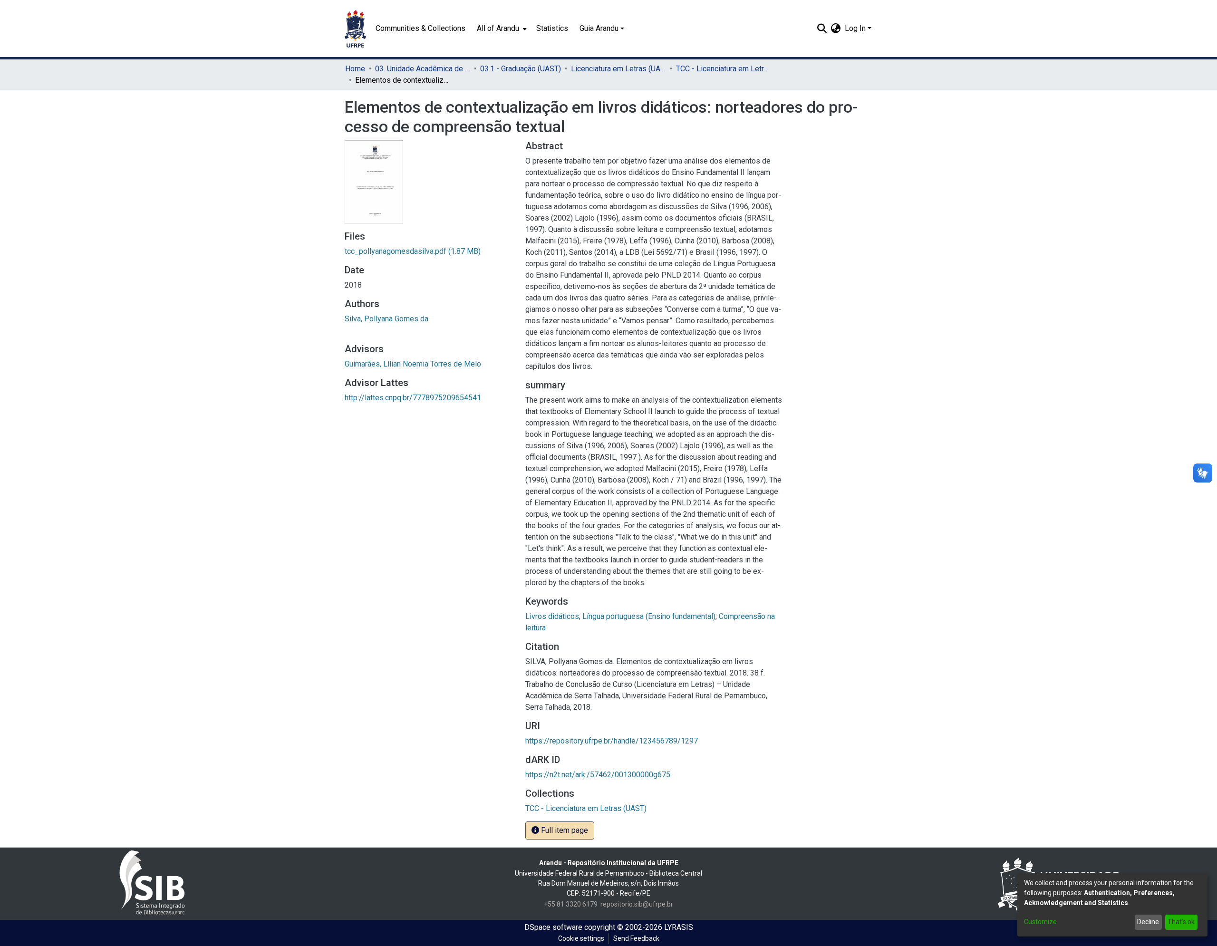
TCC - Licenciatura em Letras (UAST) (723, 68)
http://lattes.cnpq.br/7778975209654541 (413, 397)
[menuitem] (501, 28)
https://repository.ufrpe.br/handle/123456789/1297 (611, 740)
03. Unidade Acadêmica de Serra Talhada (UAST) (422, 68)
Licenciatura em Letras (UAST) (618, 68)
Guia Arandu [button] (599, 28)
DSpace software (553, 927)
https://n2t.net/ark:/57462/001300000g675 (597, 774)
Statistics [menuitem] (552, 28)
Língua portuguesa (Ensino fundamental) (648, 616)
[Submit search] (822, 28)
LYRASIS (678, 927)
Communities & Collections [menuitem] (420, 28)
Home (355, 68)
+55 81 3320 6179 (571, 904)
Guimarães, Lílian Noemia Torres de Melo (413, 363)
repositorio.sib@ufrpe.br (636, 904)
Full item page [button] (563, 830)
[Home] (355, 29)
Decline (1148, 922)
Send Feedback (636, 938)
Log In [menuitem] (855, 28)
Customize (1040, 922)
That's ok (1181, 922)
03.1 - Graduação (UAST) (520, 68)
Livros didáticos (552, 616)
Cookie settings (581, 938)
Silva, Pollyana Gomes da (386, 318)
